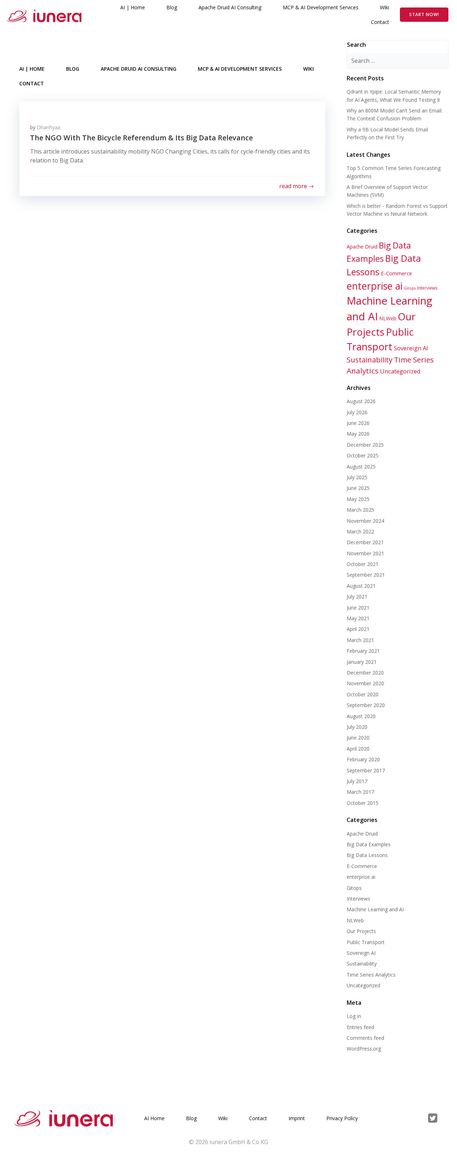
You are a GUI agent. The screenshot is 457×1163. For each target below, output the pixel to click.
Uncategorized (400, 371)
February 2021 (363, 650)
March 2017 (360, 791)
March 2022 (360, 531)
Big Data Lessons (367, 855)
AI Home (154, 1118)
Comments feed (365, 1037)
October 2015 (362, 802)
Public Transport (366, 942)
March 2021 (360, 640)
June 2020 (358, 737)
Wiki (384, 7)
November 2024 (365, 520)
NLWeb (387, 318)
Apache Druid (362, 246)
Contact (380, 22)
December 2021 (365, 542)
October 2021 (362, 564)
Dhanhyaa (48, 127)
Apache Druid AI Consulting (230, 7)
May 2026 (358, 433)
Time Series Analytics (371, 974)
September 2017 (366, 770)
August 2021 (361, 585)
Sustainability (369, 360)
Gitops (410, 288)
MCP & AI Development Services (320, 7)
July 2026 (357, 412)
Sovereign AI (411, 348)
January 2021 (362, 661)
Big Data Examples (369, 844)
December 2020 (365, 672)
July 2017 (357, 781)
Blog (171, 7)
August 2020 (361, 716)
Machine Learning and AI (375, 909)
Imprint (296, 1118)
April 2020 (358, 748)
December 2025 (365, 444)
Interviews (427, 288)
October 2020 (362, 694)
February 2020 (363, 759)
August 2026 (361, 401)
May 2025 (358, 499)
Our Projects (361, 931)
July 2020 (357, 726)
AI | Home (132, 7)
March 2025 (360, 509)
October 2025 (362, 455)
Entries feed (360, 1027)
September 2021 (366, 574)
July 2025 (357, 477)
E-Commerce (396, 273)
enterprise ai (374, 285)
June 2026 (358, 423)
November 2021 (365, 553)
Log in (354, 1016)
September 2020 (366, 705)
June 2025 (358, 488)
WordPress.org (364, 1048)
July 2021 (357, 596)
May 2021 (358, 618)
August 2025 (361, 466)
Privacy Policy (342, 1118)
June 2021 (358, 607)
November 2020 (365, 683)
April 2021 (358, 629)
